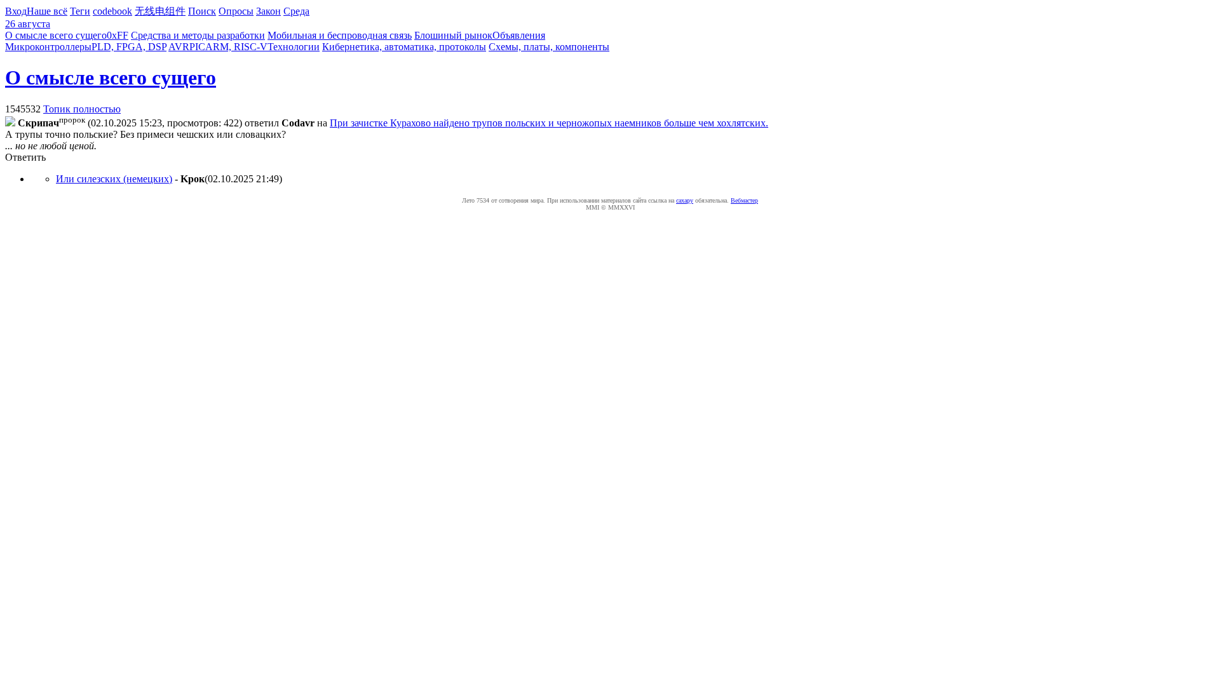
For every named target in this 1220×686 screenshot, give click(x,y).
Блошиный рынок (453, 35)
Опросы (236, 11)
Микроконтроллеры (48, 46)
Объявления (518, 35)
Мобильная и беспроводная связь (340, 35)
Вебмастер (744, 200)
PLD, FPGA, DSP (129, 46)
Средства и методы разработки (198, 35)
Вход (16, 11)
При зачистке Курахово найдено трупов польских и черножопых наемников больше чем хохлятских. (549, 123)
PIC (197, 46)
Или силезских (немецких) (114, 178)
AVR (178, 46)
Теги (80, 11)
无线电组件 (160, 11)
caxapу (684, 200)
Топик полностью (82, 109)
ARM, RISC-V (236, 46)
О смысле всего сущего (56, 35)
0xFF (117, 35)
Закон (268, 11)
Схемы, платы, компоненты (549, 46)
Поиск (202, 11)
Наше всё (47, 11)
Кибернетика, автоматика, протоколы (404, 46)
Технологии (294, 46)
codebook (112, 11)
